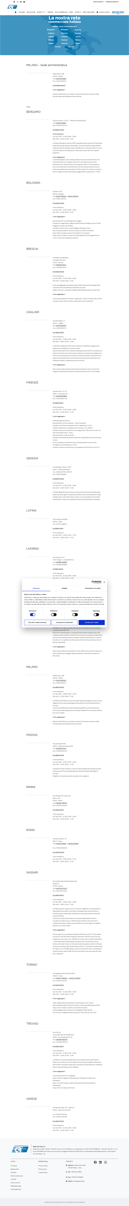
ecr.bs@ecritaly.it (58, 271)
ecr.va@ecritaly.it (58, 1121)
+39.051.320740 (72, 196)
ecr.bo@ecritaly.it (58, 203)
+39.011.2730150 (61, 978)
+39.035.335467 (60, 123)
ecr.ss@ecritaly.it (58, 895)
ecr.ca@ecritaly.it (58, 332)
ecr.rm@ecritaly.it (58, 852)
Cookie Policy (42, 1172)
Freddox (50, 12)
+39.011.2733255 (74, 978)
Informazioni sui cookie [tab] (93, 588)
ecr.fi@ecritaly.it (58, 403)
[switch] (54, 614)
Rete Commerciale (61, 12)
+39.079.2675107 (61, 888)
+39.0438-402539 (61, 1039)
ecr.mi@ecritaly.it (58, 687)
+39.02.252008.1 (60, 78)
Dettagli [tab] (64, 588)
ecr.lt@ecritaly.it (58, 528)
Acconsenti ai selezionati (64, 622)
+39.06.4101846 (60, 843)
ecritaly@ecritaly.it (78, 1181)
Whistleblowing (89, 12)
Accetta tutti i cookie (91, 622)
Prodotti (40, 12)
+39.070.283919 (60, 325)
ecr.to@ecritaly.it (58, 985)
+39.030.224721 (60, 265)
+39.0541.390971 (61, 803)
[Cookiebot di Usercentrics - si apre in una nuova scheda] (93, 582)
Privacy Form (42, 1169)
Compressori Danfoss (111, 1)
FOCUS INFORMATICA (79, 1202)
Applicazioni (31, 12)
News (71, 12)
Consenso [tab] (36, 588)
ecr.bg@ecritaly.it (58, 130)
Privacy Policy (43, 1166)
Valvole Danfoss (98, 1)
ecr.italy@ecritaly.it (59, 85)
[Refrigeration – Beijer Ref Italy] (12, 7)
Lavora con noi (104, 12)
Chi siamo (22, 12)
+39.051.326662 (60, 196)
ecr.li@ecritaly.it (58, 569)
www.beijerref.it (16, 1189)
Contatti (78, 12)
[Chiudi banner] (104, 582)
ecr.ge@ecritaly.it (58, 479)
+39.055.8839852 (61, 396)
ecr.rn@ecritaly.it (58, 810)
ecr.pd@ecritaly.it (58, 755)
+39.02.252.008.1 (76, 1172)
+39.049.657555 (60, 748)
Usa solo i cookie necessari (37, 622)
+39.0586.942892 (61, 562)
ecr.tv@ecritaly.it (58, 1046)
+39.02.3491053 (60, 680)
